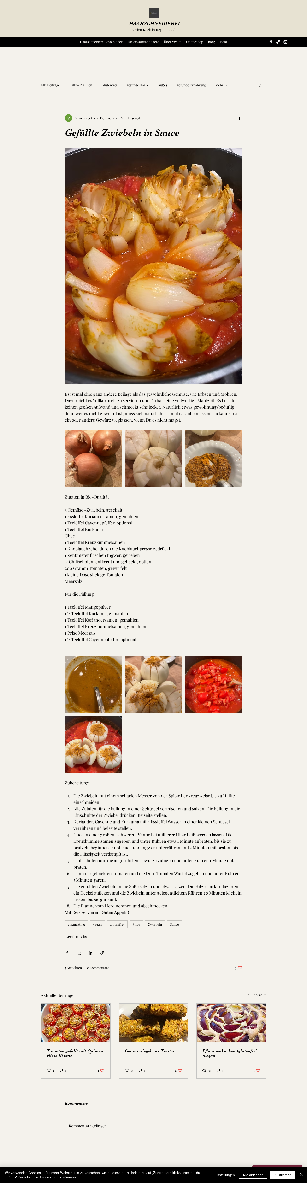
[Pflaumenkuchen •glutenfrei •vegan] (231, 1023)
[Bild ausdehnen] (93, 458)
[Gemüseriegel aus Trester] (153, 1023)
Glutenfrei (109, 85)
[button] (260, 85)
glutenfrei (117, 924)
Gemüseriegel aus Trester (150, 1050)
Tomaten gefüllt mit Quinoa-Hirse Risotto (75, 1053)
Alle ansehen (257, 994)
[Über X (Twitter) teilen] (79, 953)
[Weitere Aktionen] (239, 118)
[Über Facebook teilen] (67, 953)
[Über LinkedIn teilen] (90, 953)
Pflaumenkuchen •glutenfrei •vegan (229, 1053)
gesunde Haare (138, 85)
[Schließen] (301, 1175)
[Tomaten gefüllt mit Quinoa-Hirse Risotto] (75, 1023)
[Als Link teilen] (102, 953)
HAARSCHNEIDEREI (154, 23)
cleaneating (76, 924)
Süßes (162, 85)
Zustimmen (282, 1174)
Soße (136, 924)
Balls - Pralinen (80, 85)
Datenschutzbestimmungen (61, 1177)
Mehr (219, 85)
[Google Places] (271, 42)
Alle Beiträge (50, 85)
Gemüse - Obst (77, 936)
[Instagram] (285, 42)
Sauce (174, 924)
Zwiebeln (155, 924)
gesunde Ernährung (191, 85)
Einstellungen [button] (224, 1174)
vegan (97, 924)
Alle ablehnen (253, 1174)
